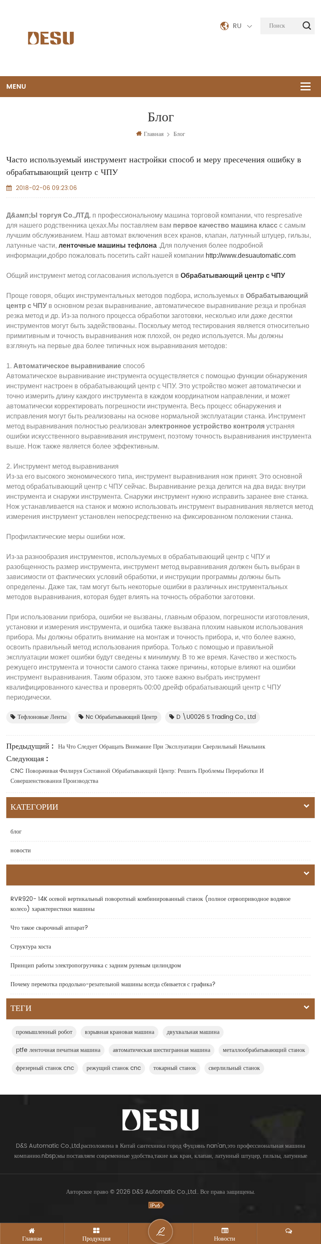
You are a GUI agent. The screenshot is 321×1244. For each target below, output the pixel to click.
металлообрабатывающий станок (264, 1050)
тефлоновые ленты (42, 717)
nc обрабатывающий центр (121, 717)
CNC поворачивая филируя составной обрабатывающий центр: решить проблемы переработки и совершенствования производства (137, 776)
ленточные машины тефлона (107, 245)
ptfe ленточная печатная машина (58, 1050)
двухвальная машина (193, 1032)
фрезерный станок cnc (45, 1068)
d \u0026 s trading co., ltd (216, 717)
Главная (153, 134)
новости (20, 850)
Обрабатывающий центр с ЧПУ (232, 275)
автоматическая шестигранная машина (161, 1050)
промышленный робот (44, 1032)
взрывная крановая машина (119, 1032)
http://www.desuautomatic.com (251, 255)
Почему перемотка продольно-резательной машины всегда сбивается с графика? (113, 984)
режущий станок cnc (114, 1068)
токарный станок (174, 1068)
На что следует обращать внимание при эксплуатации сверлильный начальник (161, 747)
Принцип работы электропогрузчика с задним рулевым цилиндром (95, 965)
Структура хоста (30, 947)
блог (179, 134)
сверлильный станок (234, 1068)
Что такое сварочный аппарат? (49, 928)
